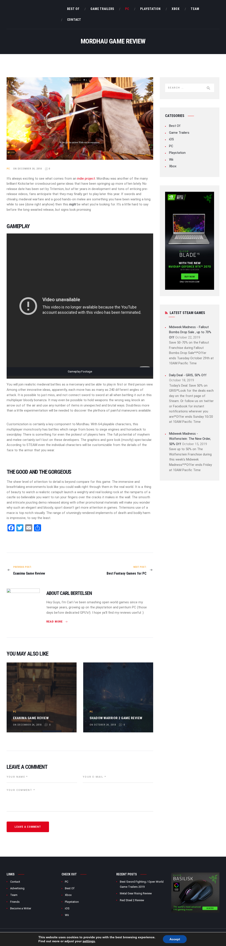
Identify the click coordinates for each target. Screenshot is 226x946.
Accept (175, 939)
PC (8, 168)
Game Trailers (179, 133)
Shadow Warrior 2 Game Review (116, 718)
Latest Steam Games (187, 313)
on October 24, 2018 (103, 724)
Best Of (175, 126)
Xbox (172, 166)
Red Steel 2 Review (132, 900)
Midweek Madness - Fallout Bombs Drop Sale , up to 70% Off (190, 332)
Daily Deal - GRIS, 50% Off (188, 375)
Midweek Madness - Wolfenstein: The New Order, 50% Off (190, 439)
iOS (171, 139)
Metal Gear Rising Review (136, 893)
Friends (15, 901)
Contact (15, 881)
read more (54, 621)
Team (13, 895)
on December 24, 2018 (27, 724)
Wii (171, 160)
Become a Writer (20, 908)
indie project (86, 179)
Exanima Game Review (31, 718)
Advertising (17, 888)
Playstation (177, 153)
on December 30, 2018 (27, 168)
